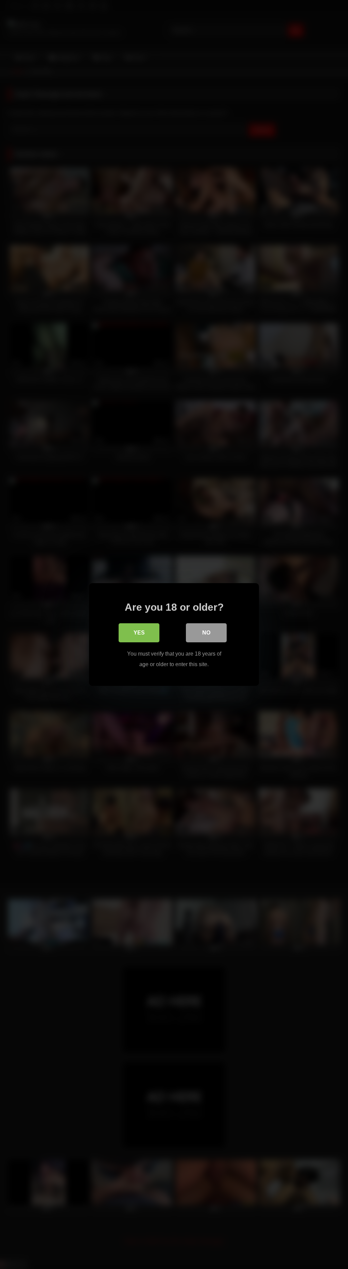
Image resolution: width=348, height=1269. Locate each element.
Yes (139, 633)
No (206, 633)
